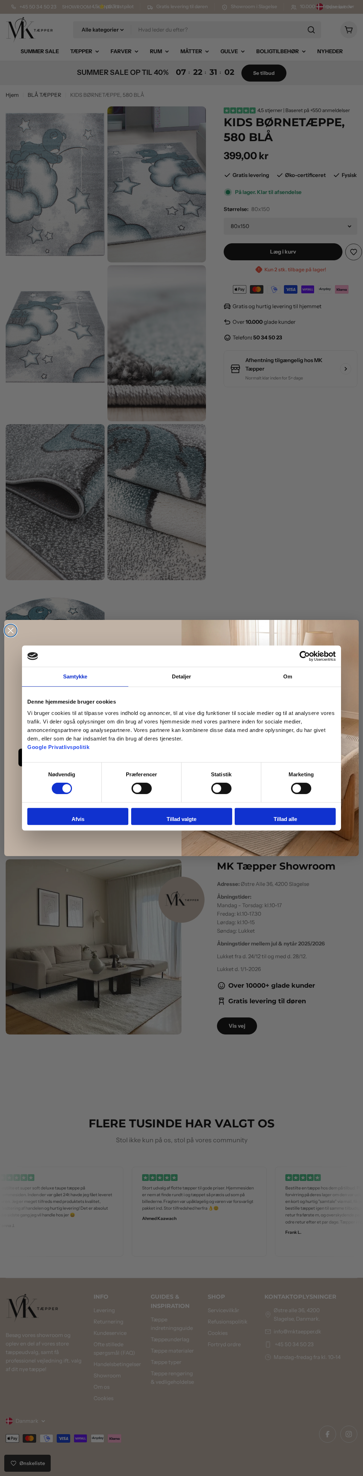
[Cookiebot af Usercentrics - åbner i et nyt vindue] (305, 656)
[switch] (142, 788)
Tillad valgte (181, 819)
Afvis (78, 819)
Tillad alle (285, 819)
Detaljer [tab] (181, 676)
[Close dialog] (10, 630)
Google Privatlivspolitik (58, 747)
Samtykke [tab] (75, 676)
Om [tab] (287, 676)
